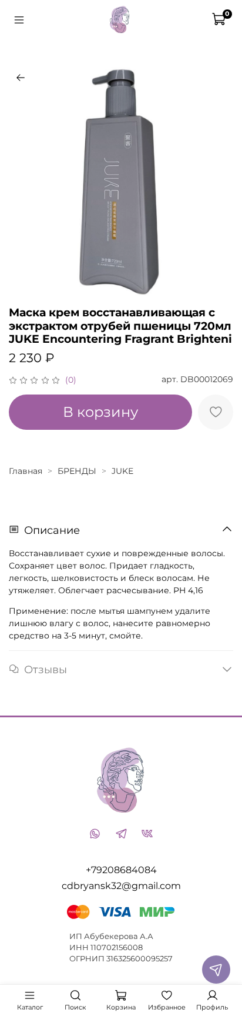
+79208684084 (121, 869)
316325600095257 (139, 958)
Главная (25, 471)
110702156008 (116, 947)
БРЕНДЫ (77, 471)
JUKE (122, 471)
